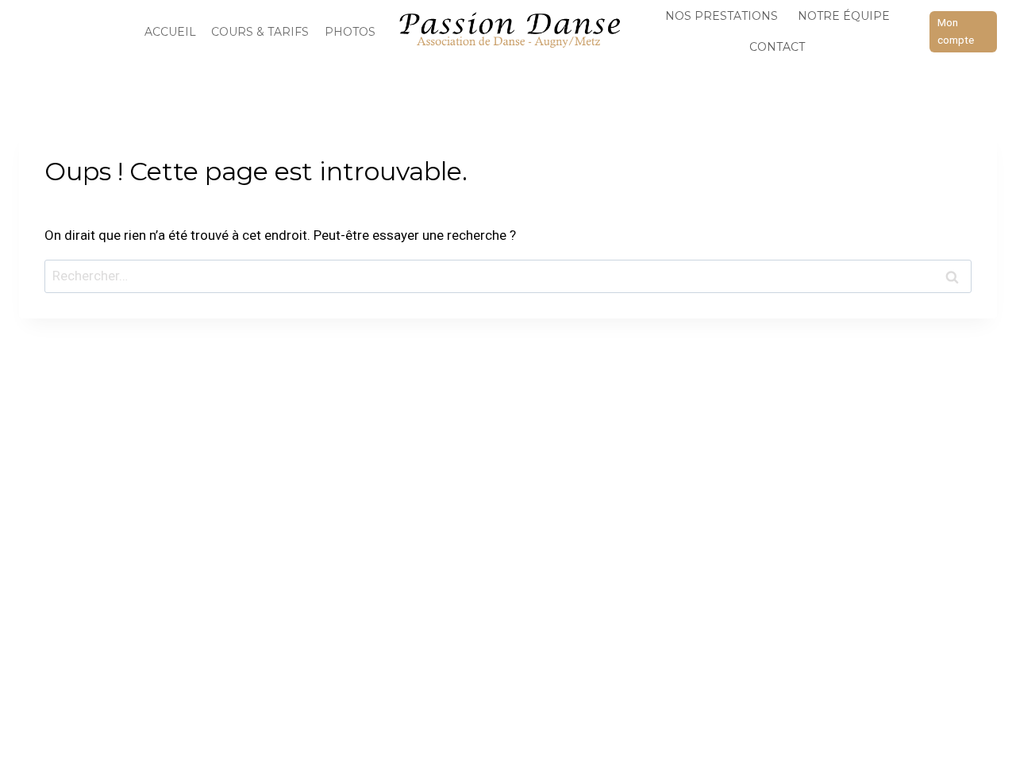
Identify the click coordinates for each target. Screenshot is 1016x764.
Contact (777, 47)
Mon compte (955, 31)
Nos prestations (721, 16)
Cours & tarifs (260, 32)
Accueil (170, 32)
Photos (350, 32)
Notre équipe (844, 16)
